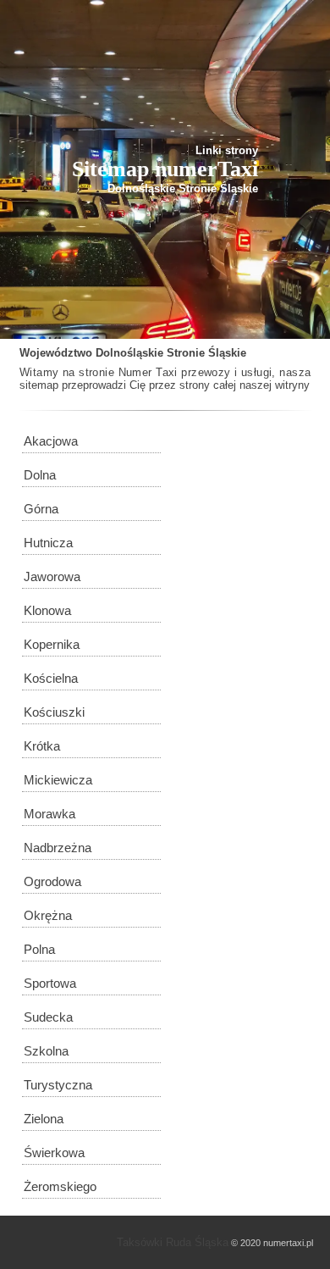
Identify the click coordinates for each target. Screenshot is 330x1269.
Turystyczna (58, 1085)
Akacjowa (51, 441)
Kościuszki (54, 712)
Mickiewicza (58, 780)
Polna (39, 949)
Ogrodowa (52, 881)
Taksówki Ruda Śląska (172, 1242)
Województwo (55, 352)
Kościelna (51, 678)
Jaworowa (52, 576)
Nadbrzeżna (57, 847)
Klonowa (47, 610)
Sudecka (48, 1017)
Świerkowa (54, 1152)
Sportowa (50, 983)
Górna (41, 509)
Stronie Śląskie (206, 352)
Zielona (43, 1118)
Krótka (42, 746)
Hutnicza (48, 542)
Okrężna (48, 915)
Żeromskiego (60, 1186)
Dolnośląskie (129, 352)
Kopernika (52, 644)
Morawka (49, 813)
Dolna (40, 475)
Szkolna (46, 1051)
